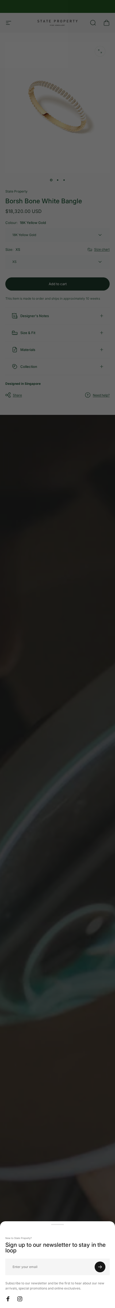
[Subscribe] (100, 1267)
